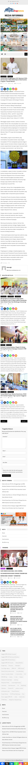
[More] (16, 89)
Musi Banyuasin (11, 685)
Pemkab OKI (10, 688)
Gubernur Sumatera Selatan (7, 674)
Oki (18, 685)
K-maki (16, 677)
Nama (4, 450)
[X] (5, 89)
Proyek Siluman (4, 694)
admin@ (11, 83)
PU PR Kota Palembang (15, 694)
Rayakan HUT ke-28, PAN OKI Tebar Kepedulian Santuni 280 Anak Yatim (14, 490)
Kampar (21, 677)
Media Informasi (14, 15)
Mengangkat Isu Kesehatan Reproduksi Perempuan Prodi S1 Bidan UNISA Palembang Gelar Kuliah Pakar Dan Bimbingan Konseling (13, 300)
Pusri (23, 694)
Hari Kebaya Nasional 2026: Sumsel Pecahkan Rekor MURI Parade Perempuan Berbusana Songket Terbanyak (14, 573)
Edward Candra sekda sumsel (7, 671)
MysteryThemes (19, 760)
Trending (5, 548)
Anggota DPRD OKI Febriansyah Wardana (10, 657)
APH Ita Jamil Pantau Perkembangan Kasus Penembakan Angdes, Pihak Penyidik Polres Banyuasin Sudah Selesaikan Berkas (17, 632)
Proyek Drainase (15, 691)
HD (25, 674)
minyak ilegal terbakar (16, 682)
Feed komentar (5, 539)
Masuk (3, 533)
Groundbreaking (19, 671)
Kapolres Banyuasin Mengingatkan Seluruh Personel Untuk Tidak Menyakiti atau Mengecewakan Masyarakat (18, 620)
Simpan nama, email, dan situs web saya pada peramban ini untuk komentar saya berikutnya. (13, 471)
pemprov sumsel (19, 688)
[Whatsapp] (10, 89)
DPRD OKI (14, 668)
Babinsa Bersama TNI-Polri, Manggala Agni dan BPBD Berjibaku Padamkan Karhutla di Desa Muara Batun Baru (14, 485)
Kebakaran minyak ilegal (6, 680)
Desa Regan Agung (5, 668)
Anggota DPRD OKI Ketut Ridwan (8, 660)
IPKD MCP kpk (4, 677)
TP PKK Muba (4, 699)
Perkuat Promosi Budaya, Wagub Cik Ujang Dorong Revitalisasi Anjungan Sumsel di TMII (13, 348)
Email (4, 456)
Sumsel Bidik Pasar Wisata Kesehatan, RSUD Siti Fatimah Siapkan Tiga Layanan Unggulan (13, 395)
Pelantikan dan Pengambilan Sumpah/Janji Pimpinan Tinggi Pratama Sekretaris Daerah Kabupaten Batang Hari (4, 421)
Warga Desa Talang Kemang (15, 699)
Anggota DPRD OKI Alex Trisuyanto (8, 654)
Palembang (10, 296)
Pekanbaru (3, 688)
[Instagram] (13, 89)
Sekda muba (22, 697)
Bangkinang (3, 665)
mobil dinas (3, 685)
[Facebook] (2, 89)
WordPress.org (5, 542)
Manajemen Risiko (5, 682)
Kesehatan (3, 76)
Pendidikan (17, 296)
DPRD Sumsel (21, 668)
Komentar (5, 436)
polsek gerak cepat (5, 691)
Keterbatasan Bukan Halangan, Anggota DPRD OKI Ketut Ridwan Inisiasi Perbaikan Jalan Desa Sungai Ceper (14, 507)
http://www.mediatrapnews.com (14, 270)
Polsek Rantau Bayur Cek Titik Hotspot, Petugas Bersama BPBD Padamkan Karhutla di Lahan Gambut (14, 501)
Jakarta (3, 345)
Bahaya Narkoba (19, 662)
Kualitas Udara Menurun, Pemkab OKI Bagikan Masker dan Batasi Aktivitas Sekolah (14, 496)
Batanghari (17, 665)
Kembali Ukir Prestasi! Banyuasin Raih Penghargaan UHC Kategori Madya (24, 421)
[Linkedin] (7, 89)
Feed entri (4, 536)
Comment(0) (18, 83)
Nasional (10, 76)
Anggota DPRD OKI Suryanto (7, 662)
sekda (15, 697)
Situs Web (5, 462)
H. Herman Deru (18, 674)
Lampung (16, 680)
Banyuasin (11, 665)
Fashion (3, 568)
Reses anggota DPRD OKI (6, 697)
